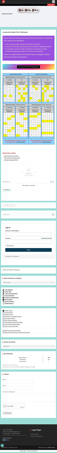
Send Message (7, 413)
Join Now (7, 256)
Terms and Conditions (37, 436)
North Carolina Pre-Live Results (12, 330)
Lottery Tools (7, 291)
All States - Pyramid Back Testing (12, 316)
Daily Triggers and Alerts (10, 320)
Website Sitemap (8, 303)
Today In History (8, 314)
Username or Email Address (12, 230)
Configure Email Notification (11, 297)
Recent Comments (9, 301)
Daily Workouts (8, 290)
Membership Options (21, 142)
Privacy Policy (35, 434)
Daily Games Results (9, 318)
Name (5, 379)
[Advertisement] (29, 21)
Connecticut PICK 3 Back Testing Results (28, 67)
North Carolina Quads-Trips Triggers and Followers (17, 332)
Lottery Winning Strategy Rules (12, 324)
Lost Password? (15, 256)
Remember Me (10, 245)
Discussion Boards (9, 295)
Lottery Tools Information (11, 293)
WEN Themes (51, 447)
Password (7, 238)
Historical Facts (8, 312)
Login (52, 181)
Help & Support (8, 299)
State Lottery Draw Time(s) (11, 326)
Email (4, 385)
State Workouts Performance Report (13, 322)
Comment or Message (9, 392)
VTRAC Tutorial (8, 310)
